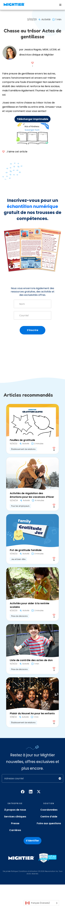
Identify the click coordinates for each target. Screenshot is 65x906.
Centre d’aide (48, 816)
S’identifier (32, 840)
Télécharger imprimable (32, 119)
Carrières (15, 830)
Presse (15, 823)
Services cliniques (15, 816)
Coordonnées (48, 809)
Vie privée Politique (10, 871)
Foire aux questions (49, 823)
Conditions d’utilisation (28, 871)
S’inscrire (32, 330)
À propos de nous (15, 809)
